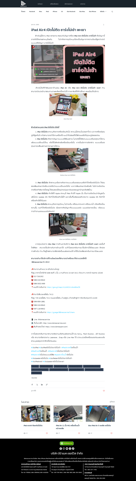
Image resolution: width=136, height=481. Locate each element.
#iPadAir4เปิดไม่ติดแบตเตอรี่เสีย (94, 369)
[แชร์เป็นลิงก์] (47, 385)
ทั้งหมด (23, 11)
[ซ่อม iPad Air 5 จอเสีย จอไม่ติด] (100, 413)
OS (62, 11)
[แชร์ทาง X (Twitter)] (37, 385)
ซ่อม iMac (82, 11)
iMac (40, 11)
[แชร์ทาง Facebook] (32, 385)
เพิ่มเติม (102, 11)
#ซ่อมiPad (35, 366)
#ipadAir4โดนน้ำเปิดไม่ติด (76, 369)
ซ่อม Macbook (71, 11)
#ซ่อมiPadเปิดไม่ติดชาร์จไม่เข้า (91, 366)
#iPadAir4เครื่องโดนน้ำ (60, 366)
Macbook (32, 11)
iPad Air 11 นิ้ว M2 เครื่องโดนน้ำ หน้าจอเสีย (68, 427)
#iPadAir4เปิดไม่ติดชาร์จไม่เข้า (39, 369)
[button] (68, 4)
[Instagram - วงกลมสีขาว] (70, 448)
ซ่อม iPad (34, 378)
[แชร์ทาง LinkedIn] (42, 385)
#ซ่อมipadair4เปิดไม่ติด (75, 366)
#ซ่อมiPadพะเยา (36, 373)
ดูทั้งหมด (112, 402)
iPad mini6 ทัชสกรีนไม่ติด (33, 425)
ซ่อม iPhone (92, 11)
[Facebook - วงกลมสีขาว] (61, 448)
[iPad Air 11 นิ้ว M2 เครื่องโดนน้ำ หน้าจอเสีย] (68, 413)
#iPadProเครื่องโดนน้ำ (46, 366)
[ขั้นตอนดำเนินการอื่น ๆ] (103, 24)
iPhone (55, 11)
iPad (47, 11)
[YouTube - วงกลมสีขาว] (67, 448)
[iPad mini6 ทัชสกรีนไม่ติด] (35, 413)
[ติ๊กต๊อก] (73, 448)
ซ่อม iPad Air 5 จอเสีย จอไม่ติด (99, 425)
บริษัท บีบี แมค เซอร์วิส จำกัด (67, 453)
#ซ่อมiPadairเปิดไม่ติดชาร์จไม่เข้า (58, 369)
